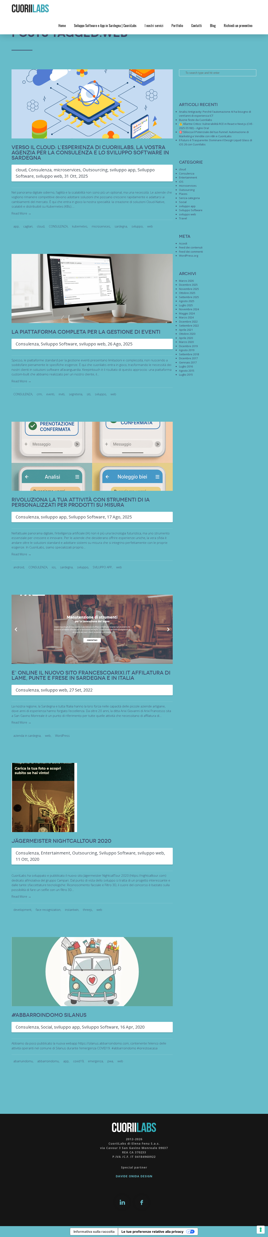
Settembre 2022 (189, 325)
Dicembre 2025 (188, 285)
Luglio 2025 (186, 305)
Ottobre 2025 (187, 293)
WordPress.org (188, 255)
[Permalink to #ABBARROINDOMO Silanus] (92, 971)
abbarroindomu (48, 1061)
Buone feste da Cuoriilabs (195, 120)
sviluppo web (49, 176)
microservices (67, 170)
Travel (183, 218)
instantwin (72, 910)
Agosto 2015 (186, 370)
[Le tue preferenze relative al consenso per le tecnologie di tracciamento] (261, 1230)
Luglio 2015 (186, 374)
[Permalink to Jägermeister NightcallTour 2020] (44, 797)
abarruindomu (23, 1061)
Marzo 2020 (186, 342)
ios (54, 567)
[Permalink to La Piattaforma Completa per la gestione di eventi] (92, 288)
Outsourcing (95, 170)
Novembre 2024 (189, 309)
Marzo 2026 (186, 281)
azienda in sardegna (27, 736)
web (150, 226)
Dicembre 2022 (188, 321)
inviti (61, 394)
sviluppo (137, 226)
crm (39, 394)
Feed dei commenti (191, 251)
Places (183, 194)
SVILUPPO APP (102, 567)
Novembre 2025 (189, 289)
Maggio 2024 (187, 313)
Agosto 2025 (186, 301)
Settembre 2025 (189, 297)
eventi (50, 394)
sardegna (121, 226)
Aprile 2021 (186, 330)
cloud (21, 170)
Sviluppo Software (59, 344)
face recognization (48, 910)
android (18, 567)
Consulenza (40, 170)
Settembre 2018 (189, 354)
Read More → (21, 213)
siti (88, 394)
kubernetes (79, 226)
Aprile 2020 (186, 338)
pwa (110, 1061)
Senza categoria (189, 198)
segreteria (75, 394)
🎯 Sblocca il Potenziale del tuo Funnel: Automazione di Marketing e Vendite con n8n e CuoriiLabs (214, 134)
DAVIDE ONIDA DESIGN (134, 1176)
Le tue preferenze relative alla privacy (152, 1231)
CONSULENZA (58, 226)
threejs (87, 910)
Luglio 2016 (186, 366)
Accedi (183, 243)
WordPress (62, 736)
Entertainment (55, 853)
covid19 (78, 1061)
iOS (181, 182)
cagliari (27, 226)
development (22, 910)
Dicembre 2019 (188, 346)
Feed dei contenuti (190, 247)
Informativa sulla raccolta (94, 1231)
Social (46, 1027)
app (16, 226)
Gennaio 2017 (188, 362)
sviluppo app (122, 170)
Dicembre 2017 (188, 358)
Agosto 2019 (186, 350)
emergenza (95, 1061)
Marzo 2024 (186, 317)
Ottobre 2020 (187, 334)
